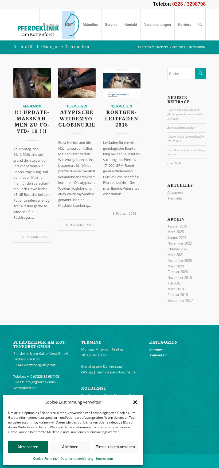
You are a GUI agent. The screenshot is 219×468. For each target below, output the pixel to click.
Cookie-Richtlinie (45, 458)
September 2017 (180, 301)
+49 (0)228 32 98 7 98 (43, 376)
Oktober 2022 (177, 249)
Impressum (104, 458)
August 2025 (177, 226)
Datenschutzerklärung (76, 458)
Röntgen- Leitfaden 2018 (121, 118)
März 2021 (175, 255)
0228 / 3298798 (189, 4)
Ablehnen (70, 447)
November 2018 (179, 278)
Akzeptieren (27, 447)
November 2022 (179, 243)
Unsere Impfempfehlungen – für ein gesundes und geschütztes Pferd (186, 114)
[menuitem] (50, 24)
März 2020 (175, 266)
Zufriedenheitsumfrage (181, 127)
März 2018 (175, 289)
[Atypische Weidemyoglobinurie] (77, 83)
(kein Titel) (174, 163)
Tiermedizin (77, 106)
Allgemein (32, 106)
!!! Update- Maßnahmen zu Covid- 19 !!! (31, 121)
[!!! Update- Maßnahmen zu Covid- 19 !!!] (32, 83)
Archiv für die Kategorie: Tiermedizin (52, 47)
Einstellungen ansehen (115, 447)
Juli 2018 (174, 283)
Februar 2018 (177, 295)
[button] (135, 402)
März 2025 (175, 232)
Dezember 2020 (179, 261)
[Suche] (200, 24)
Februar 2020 (177, 272)
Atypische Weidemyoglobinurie (76, 118)
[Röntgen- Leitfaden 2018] (121, 83)
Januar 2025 (176, 238)
